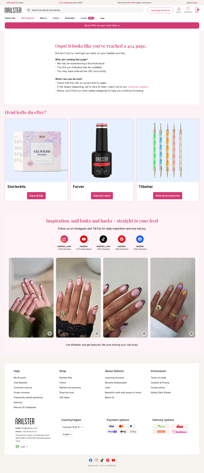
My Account (20, 377)
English (66, 434)
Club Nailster (20, 382)
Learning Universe (160, 10)
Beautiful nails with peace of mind (123, 392)
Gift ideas (64, 397)
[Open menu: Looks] (97, 18)
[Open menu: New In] (50, 18)
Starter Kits (10, 18)
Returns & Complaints (25, 407)
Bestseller (70, 18)
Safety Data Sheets (161, 392)
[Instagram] (96, 460)
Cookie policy (158, 387)
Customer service (23, 387)
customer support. (138, 86)
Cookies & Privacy (160, 382)
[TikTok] (102, 460)
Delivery (18, 402)
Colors (56, 18)
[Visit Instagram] (31, 298)
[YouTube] (113, 460)
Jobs (107, 387)
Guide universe (22, 392)
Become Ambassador (116, 382)
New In (43, 18)
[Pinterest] (107, 460)
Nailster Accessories (70, 387)
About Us (109, 397)
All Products (27, 18)
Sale (102, 18)
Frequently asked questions (28, 397)
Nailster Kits (65, 377)
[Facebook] (90, 460)
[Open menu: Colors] (62, 18)
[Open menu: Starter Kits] (19, 18)
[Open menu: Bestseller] (78, 18)
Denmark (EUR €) (71, 427)
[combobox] (84, 10)
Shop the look (66, 392)
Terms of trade (158, 377)
